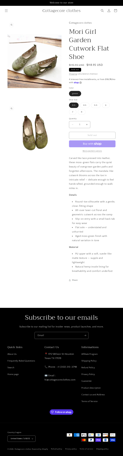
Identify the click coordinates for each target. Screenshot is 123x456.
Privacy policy (71, 449)
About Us (12, 354)
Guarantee (86, 381)
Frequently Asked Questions (21, 361)
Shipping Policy (88, 361)
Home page (13, 374)
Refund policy (56, 449)
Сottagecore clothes (23, 449)
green (76, 94)
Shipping (73, 74)
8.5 (75, 106)
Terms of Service (89, 401)
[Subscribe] (85, 335)
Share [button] (75, 280)
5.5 (97, 106)
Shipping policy (102, 449)
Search (11, 367)
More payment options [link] (92, 151)
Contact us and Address (93, 395)
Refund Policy (88, 367)
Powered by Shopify (40, 449)
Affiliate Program (89, 354)
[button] (6, 10)
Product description (91, 388)
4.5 (86, 106)
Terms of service (86, 449)
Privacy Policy (88, 374)
